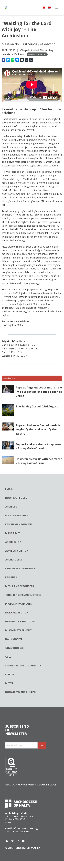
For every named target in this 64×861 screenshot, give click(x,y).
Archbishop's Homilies (37, 54)
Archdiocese (13, 559)
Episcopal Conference (20, 568)
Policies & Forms (16, 515)
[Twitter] (12, 841)
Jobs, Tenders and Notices (23, 594)
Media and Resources (19, 586)
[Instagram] (18, 841)
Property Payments (18, 603)
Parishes (11, 577)
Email (9, 489)
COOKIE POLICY (47, 784)
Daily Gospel (13, 639)
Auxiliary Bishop (16, 550)
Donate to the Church (20, 692)
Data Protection (17, 612)
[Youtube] (23, 841)
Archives (11, 506)
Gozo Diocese (14, 647)
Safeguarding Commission (23, 665)
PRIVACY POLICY (27, 784)
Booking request (17, 497)
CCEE (8, 656)
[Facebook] (7, 841)
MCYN (9, 683)
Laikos (9, 674)
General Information (20, 621)
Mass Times (12, 533)
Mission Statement (18, 630)
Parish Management (18, 524)
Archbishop (13, 541)
